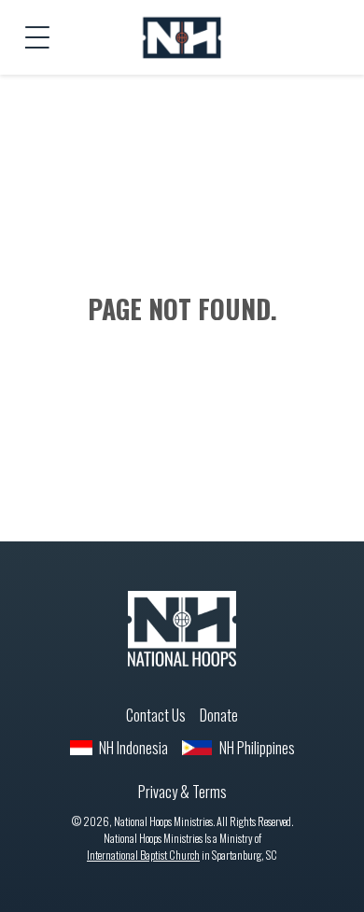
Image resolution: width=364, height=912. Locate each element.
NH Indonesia (133, 748)
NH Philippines (257, 748)
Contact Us (156, 715)
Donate (219, 715)
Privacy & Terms (182, 791)
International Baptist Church (143, 855)
